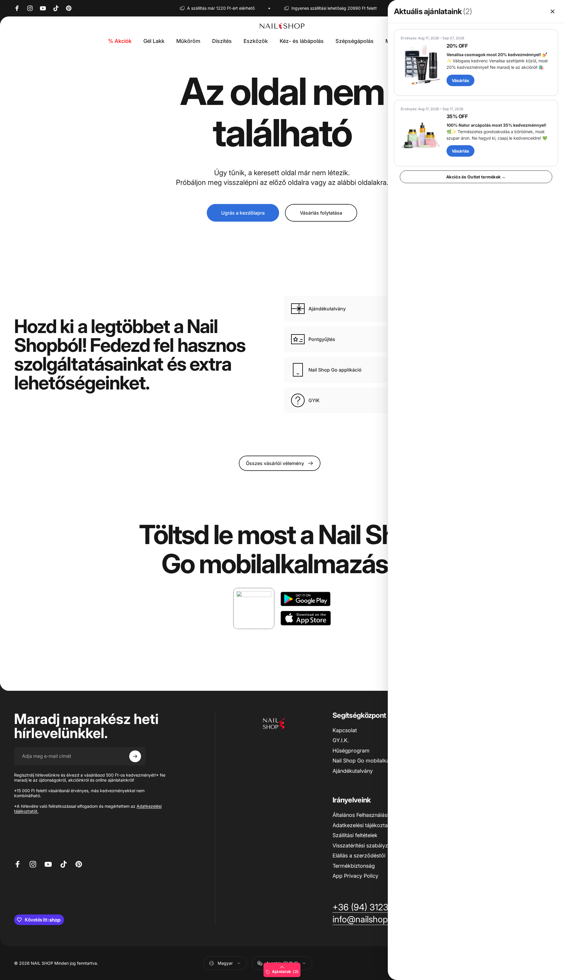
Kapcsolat (345, 730)
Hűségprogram (351, 750)
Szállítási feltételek (355, 835)
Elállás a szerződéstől (359, 855)
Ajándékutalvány (353, 771)
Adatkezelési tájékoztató (363, 825)
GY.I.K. (341, 740)
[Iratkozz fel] (135, 756)
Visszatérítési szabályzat (363, 845)
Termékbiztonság (354, 866)
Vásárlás (460, 80)
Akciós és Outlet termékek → (476, 176)
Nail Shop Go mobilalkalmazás (370, 760)
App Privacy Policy (355, 876)
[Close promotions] (552, 11)
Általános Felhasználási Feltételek (373, 815)
